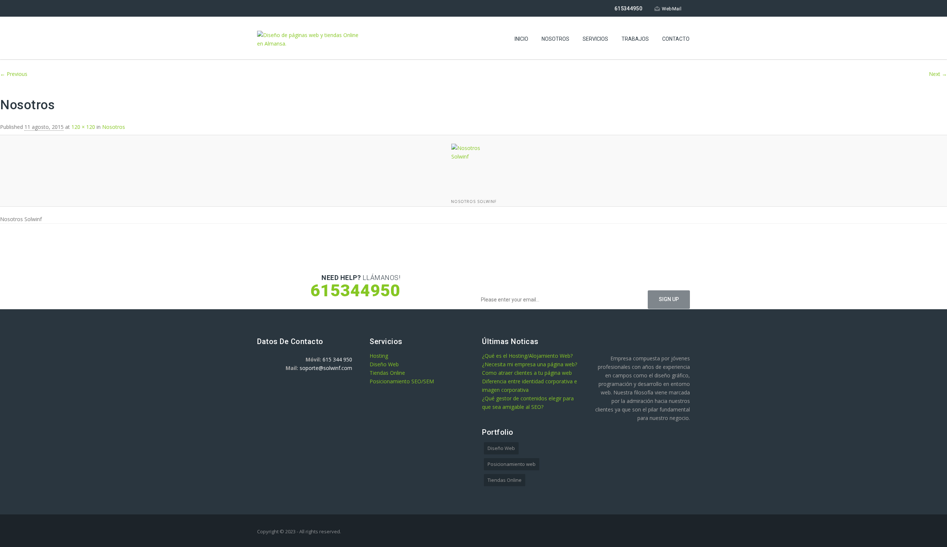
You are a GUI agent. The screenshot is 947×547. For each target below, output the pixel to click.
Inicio (521, 39)
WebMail (671, 8)
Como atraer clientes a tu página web (527, 372)
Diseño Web (384, 364)
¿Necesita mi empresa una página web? (529, 364)
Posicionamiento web (512, 464)
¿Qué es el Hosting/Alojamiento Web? (527, 355)
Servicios (595, 39)
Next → (938, 73)
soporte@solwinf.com (326, 367)
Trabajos (635, 39)
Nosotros (555, 39)
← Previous (13, 73)
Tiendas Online (387, 372)
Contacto (676, 39)
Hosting (379, 355)
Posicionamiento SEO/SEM (402, 381)
